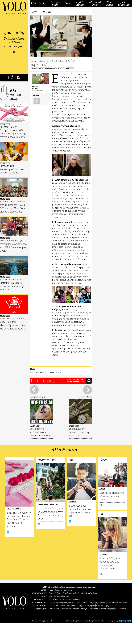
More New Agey (102, 605)
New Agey (109, 3)
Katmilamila (65, 608)
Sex (63, 587)
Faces (68, 3)
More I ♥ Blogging (106, 608)
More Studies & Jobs (120, 602)
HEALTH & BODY (39, 593)
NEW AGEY (41, 606)
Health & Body (55, 3)
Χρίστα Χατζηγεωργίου (38, 89)
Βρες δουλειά (69, 602)
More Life (47, 12)
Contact (48, 621)
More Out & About (72, 599)
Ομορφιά (58, 590)
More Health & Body (89, 593)
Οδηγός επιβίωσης (56, 602)
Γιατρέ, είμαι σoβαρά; (71, 593)
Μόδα (51, 590)
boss (59, 372)
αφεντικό (40, 372)
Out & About (80, 3)
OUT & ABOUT (40, 599)
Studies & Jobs (95, 3)
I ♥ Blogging (124, 3)
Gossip (51, 596)
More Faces (70, 596)
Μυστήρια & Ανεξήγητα (85, 605)
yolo (33, 372)
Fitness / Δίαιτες (55, 593)
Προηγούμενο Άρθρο (38, 397)
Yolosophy (94, 608)
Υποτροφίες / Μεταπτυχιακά (99, 602)
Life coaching (71, 587)
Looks (42, 3)
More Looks (67, 590)
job (48, 372)
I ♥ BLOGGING (40, 609)
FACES (43, 596)
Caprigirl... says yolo (80, 608)
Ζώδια (51, 605)
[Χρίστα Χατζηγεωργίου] (40, 78)
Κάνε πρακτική (81, 602)
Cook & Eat (59, 599)
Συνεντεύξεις (60, 596)
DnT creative (100, 621)
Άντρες (51, 587)
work (53, 372)
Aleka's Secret (120, 608)
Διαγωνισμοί (82, 587)
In (53, 599)
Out (50, 599)
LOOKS (43, 590)
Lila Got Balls (54, 608)
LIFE (44, 587)
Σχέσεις (58, 587)
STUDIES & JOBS (39, 602)
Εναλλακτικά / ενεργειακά (65, 605)
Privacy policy (37, 621)
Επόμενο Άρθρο (85, 397)
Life (33, 3)
